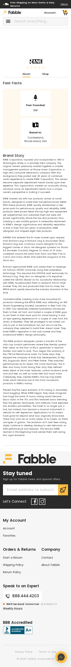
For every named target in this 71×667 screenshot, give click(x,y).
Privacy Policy (23, 652)
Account (9, 528)
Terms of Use (47, 652)
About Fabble (50, 565)
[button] (61, 657)
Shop (45, 74)
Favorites (9, 536)
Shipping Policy (13, 565)
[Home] (12, 13)
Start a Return (12, 558)
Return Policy (12, 572)
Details (64, 4)
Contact (47, 558)
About (26, 74)
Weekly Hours (12, 608)
